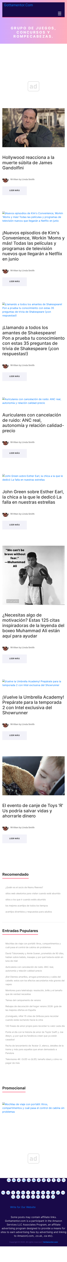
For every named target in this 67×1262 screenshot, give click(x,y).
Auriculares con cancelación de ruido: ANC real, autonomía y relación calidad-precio (33, 422)
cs (28, 1180)
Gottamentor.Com (18, 5)
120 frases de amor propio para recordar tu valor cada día (35, 1026)
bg (23, 1180)
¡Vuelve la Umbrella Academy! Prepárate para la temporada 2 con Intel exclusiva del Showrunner (33, 705)
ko (23, 1192)
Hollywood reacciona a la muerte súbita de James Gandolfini (28, 162)
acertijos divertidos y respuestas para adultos (28, 911)
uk (53, 1196)
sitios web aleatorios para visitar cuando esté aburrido (32, 893)
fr (54, 1180)
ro (63, 1192)
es (8, 1180)
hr (63, 1180)
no (48, 1192)
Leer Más (14, 190)
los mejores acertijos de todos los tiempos (26, 905)
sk (18, 1196)
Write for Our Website (23, 1207)
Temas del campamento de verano (23, 1000)
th (38, 1196)
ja (18, 1192)
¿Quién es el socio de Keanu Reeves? (24, 887)
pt (58, 1192)
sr (28, 1196)
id (8, 1192)
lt (28, 1192)
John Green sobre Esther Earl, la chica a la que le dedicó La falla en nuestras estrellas (33, 497)
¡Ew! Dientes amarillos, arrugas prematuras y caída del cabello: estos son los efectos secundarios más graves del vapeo (35, 980)
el (39, 1180)
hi (59, 1180)
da (33, 1180)
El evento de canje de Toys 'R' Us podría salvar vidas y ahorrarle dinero (32, 811)
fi (49, 1180)
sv (33, 1196)
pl (53, 1192)
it (13, 1192)
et (44, 1180)
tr (43, 1196)
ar (19, 1180)
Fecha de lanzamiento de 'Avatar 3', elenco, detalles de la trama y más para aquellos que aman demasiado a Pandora (34, 1049)
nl (43, 1192)
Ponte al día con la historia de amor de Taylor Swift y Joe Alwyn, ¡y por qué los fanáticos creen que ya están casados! (34, 1036)
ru (13, 1196)
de (13, 1180)
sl (23, 1196)
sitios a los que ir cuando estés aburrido (25, 899)
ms (38, 1192)
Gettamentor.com (50, 1242)
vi (48, 1196)
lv (33, 1192)
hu (3, 1192)
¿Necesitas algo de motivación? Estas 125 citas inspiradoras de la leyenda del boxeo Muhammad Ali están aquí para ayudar (33, 625)
